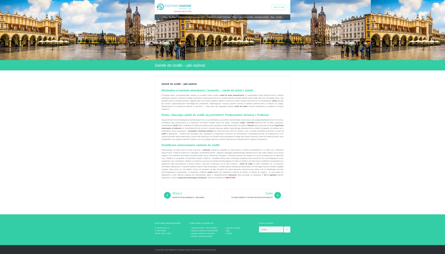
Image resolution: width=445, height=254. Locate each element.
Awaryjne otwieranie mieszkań (218, 17)
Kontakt (279, 17)
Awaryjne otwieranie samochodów (191, 17)
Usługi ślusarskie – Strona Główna (204, 228)
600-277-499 (279, 7)
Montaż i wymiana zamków (242, 17)
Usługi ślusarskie (169, 17)
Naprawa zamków (262, 17)
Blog (272, 17)
